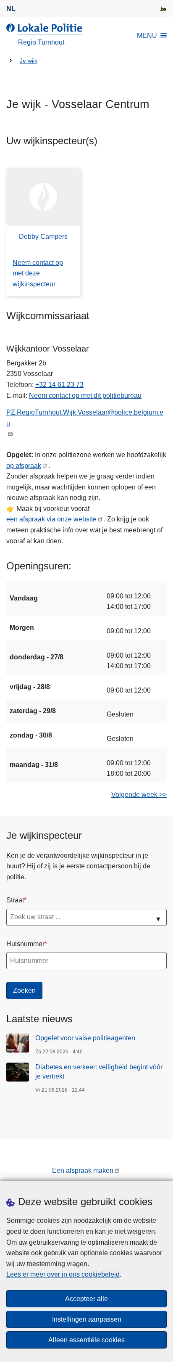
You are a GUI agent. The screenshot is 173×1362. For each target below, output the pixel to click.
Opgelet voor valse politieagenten (85, 1038)
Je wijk (28, 61)
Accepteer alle (86, 1298)
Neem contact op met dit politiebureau (85, 395)
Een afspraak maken (82, 1170)
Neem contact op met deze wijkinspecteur (38, 273)
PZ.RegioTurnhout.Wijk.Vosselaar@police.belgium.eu (84, 418)
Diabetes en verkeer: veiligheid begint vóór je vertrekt (99, 1071)
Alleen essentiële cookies (86, 1339)
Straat (15, 900)
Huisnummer (25, 943)
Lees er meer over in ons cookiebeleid (63, 1274)
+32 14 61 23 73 (59, 384)
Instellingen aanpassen (86, 1319)
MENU (147, 35)
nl (11, 8)
